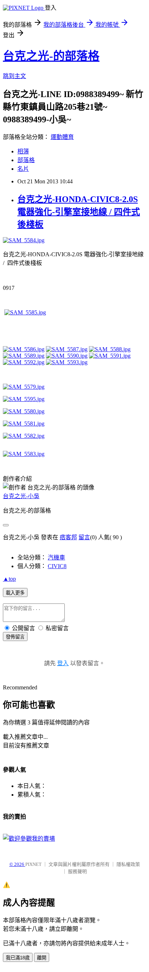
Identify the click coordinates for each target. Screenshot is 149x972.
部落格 (26, 160)
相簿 (23, 151)
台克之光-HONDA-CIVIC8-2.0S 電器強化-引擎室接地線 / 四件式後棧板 (78, 212)
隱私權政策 (128, 864)
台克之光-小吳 (21, 496)
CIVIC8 (57, 566)
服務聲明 (77, 871)
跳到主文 (14, 76)
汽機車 (56, 557)
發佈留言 (15, 637)
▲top (9, 579)
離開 (41, 957)
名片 (23, 169)
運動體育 (62, 137)
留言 (84, 537)
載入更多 (15, 593)
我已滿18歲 (18, 957)
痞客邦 (68, 537)
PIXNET (33, 864)
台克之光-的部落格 (51, 55)
